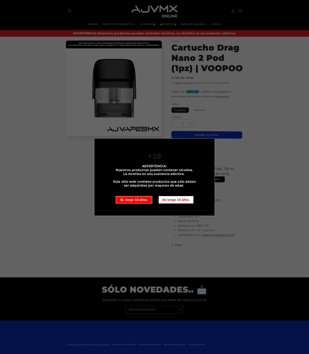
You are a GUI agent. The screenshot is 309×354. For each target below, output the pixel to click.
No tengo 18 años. (176, 200)
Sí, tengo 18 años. (134, 200)
